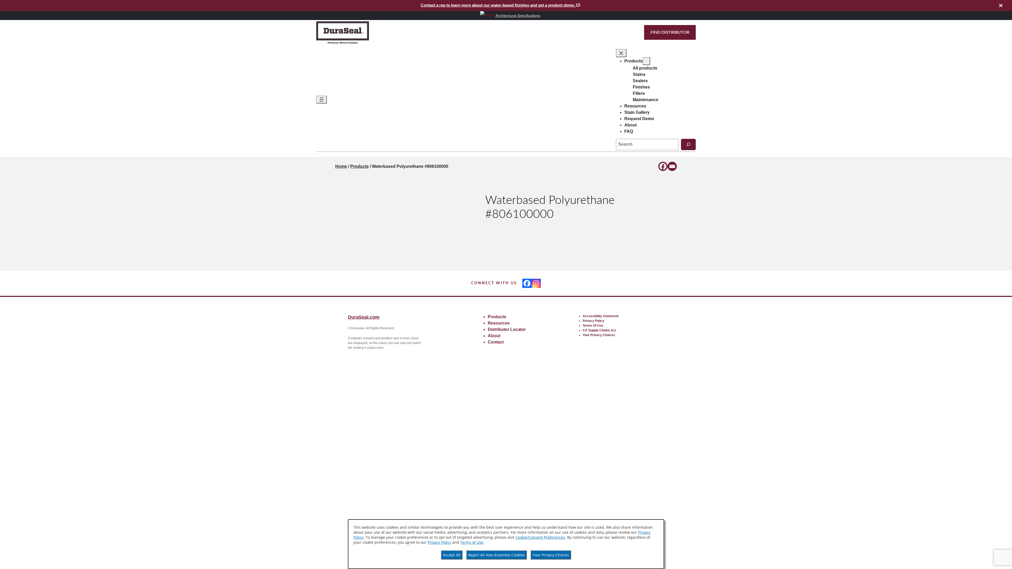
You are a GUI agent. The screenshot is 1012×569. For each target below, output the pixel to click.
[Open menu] (321, 100)
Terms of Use (471, 542)
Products (359, 166)
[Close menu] (621, 53)
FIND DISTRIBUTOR (669, 32)
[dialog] (506, 544)
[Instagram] (536, 283)
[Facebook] (663, 166)
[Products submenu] (646, 61)
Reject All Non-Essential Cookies (496, 554)
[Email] (672, 166)
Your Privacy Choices (551, 554)
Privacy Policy (439, 542)
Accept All (451, 554)
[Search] (688, 144)
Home (341, 166)
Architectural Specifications (517, 15)
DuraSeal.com (364, 317)
